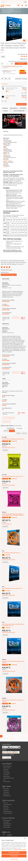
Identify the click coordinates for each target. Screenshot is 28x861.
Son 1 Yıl (6, 430)
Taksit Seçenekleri (19, 110)
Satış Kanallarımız (7, 825)
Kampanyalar (6, 788)
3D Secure (5, 802)
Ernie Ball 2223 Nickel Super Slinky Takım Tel (12, 476)
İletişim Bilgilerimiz (7, 823)
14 (7, 738)
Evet (13, 317)
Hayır (17, 317)
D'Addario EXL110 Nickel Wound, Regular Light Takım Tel (13, 662)
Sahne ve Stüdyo (6, 767)
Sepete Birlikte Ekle (21, 104)
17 (16, 738)
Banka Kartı (5, 806)
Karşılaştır (25, 78)
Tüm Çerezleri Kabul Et (14, 852)
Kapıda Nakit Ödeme (7, 811)
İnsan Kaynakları (6, 827)
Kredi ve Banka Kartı (7, 804)
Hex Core (8, 154)
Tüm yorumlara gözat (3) (8, 417)
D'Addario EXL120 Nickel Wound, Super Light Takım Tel (12, 701)
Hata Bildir (23, 108)
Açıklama (5, 131)
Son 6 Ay (12, 430)
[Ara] (25, 2)
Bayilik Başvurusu (7, 795)
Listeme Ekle (18, 78)
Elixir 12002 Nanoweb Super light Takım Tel (12, 588)
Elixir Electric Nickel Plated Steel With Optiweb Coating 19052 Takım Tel (13, 625)
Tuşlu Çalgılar (6, 771)
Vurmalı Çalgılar (6, 773)
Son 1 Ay (24, 433)
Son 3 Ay (18, 433)
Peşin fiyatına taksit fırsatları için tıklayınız (18, 61)
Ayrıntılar (5, 108)
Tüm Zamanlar (10, 428)
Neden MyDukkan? (7, 820)
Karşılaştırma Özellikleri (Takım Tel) (13, 135)
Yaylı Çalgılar (6, 774)
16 (13, 738)
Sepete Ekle (21, 63)
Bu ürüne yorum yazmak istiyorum (9, 274)
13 (4, 738)
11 (25, 736)
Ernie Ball (4, 437)
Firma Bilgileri (6, 822)
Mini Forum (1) (13, 108)
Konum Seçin (23, 72)
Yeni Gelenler (6, 792)
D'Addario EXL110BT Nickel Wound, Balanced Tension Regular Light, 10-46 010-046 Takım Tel (13, 514)
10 (23, 736)
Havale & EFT (6, 808)
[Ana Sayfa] (5, 5)
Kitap (4, 779)
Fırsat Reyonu (6, 790)
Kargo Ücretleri (6, 793)
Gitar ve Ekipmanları (7, 766)
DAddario (4, 512)
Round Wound (9, 160)
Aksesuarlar (5, 769)
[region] (14, 849)
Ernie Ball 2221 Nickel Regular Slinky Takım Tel (13, 439)
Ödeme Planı (6, 809)
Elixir (2, 52)
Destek (6, 110)
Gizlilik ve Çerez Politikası (20, 849)
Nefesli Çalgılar (6, 776)
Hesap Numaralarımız (7, 813)
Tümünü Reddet (14, 855)
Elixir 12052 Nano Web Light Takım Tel (11, 552)
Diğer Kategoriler (6, 781)
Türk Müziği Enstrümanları (8, 778)
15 (10, 738)
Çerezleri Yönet (14, 859)
